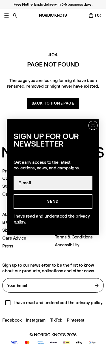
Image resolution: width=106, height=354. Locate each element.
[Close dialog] (93, 125)
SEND (53, 201)
